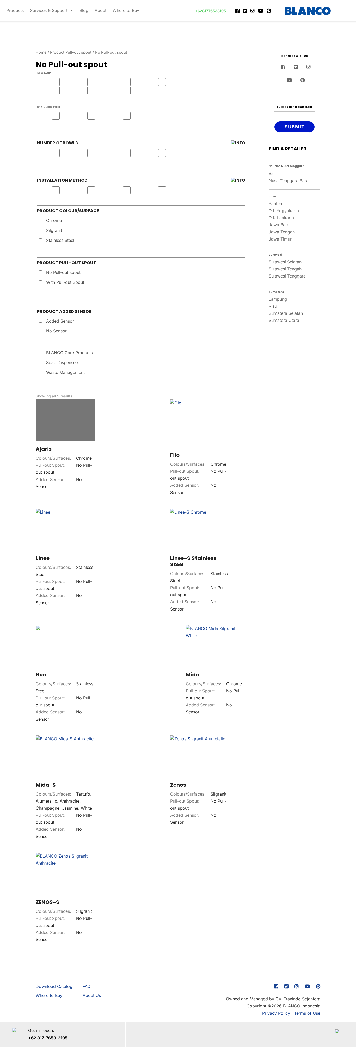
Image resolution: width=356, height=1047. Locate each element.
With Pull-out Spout (65, 282)
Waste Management (65, 372)
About (100, 10)
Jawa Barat (280, 224)
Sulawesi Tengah (285, 269)
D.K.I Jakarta (281, 217)
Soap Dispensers (62, 362)
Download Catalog (54, 986)
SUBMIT (295, 127)
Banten (275, 203)
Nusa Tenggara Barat (289, 180)
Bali (272, 173)
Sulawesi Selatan (285, 261)
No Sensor (56, 331)
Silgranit (54, 230)
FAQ (86, 986)
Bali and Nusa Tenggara (286, 166)
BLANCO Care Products (69, 352)
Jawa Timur (280, 239)
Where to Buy (126, 10)
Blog (83, 10)
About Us (92, 995)
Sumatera (276, 292)
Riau (273, 306)
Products (15, 10)
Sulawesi (275, 255)
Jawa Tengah (282, 232)
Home (41, 52)
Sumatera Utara (284, 320)
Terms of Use (307, 1013)
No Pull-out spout (63, 272)
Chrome (54, 220)
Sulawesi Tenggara (287, 276)
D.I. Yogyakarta (284, 210)
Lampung (278, 299)
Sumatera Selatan (286, 313)
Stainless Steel (60, 240)
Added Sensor (60, 321)
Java (272, 196)
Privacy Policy (276, 1013)
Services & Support (48, 10)
